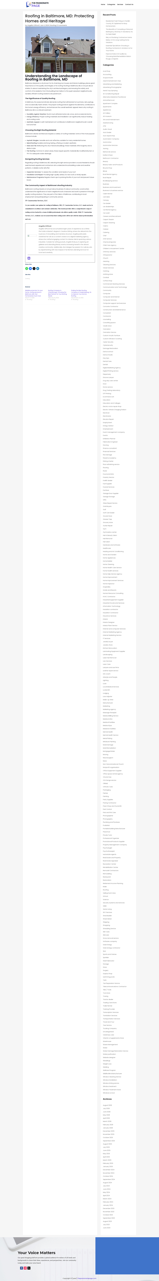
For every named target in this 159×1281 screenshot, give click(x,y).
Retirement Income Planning (113, 883)
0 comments (62, 25)
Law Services (107, 661)
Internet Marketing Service (112, 635)
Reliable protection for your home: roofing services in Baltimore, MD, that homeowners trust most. (34, 293)
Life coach (106, 674)
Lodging (106, 693)
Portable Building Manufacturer (114, 829)
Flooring (106, 468)
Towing (105, 996)
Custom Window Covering (112, 339)
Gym (104, 529)
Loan (104, 684)
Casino (105, 226)
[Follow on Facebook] (21, 1268)
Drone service (108, 387)
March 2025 (107, 1160)
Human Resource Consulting (113, 593)
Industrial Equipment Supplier (113, 600)
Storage (106, 964)
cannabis (106, 197)
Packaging (107, 790)
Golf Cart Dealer (108, 513)
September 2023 (109, 1218)
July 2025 (106, 1147)
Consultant (107, 313)
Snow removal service (111, 938)
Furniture (106, 490)
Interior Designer (108, 622)
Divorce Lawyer (108, 377)
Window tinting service (111, 1083)
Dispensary (107, 374)
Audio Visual (107, 129)
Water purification (109, 1054)
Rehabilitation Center (110, 867)
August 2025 (107, 1144)
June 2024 (106, 1189)
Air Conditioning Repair (111, 94)
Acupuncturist (108, 78)
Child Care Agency (109, 245)
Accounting (107, 74)
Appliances (107, 110)
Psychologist (107, 848)
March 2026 (107, 1121)
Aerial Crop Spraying (110, 91)
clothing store (108, 274)
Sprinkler (106, 957)
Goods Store (107, 516)
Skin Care (106, 932)
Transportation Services (111, 1019)
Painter (105, 793)
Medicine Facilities (109, 729)
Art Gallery (106, 113)
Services (120, 4)
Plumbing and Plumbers (111, 822)
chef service (107, 239)
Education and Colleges (111, 403)
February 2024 (108, 1202)
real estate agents (109, 854)
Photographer (108, 816)
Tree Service (107, 1025)
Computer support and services (114, 303)
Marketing (106, 706)
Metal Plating (107, 738)
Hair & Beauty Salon (110, 535)
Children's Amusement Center (113, 248)
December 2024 (108, 1170)
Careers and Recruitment (112, 216)
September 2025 (109, 1141)
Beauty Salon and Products (113, 165)
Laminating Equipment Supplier (114, 651)
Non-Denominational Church (113, 764)
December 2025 (108, 1131)
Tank (104, 980)
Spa (104, 951)
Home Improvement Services (113, 580)
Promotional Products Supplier (114, 841)
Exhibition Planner (109, 439)
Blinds (105, 171)
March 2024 (107, 1199)
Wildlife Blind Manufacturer (112, 1074)
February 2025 (108, 1163)
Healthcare (107, 548)
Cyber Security (108, 342)
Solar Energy (107, 945)
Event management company (114, 432)
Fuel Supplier (107, 484)
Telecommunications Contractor (115, 986)
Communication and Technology (115, 287)
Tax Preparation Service (111, 983)
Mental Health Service (110, 735)
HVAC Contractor (109, 597)
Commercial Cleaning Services (114, 284)
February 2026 (108, 1125)
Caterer (105, 229)
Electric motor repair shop (112, 406)
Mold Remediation (109, 748)
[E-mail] (29, 259)
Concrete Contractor (110, 306)
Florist (105, 471)
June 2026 (106, 1112)
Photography (108, 819)
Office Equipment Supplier (112, 771)
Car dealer (107, 203)
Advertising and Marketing (112, 84)
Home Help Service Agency (112, 574)
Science (106, 899)
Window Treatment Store (112, 1090)
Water (105, 1048)
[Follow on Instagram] (25, 1268)
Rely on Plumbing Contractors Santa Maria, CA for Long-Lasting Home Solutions (119, 39)
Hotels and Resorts (109, 590)
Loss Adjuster (107, 696)
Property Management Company (115, 845)
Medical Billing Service (110, 716)
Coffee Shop (107, 281)
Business (106, 184)
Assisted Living (108, 123)
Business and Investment (112, 187)
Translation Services (110, 1015)
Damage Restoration (110, 348)
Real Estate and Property (112, 858)
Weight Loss (107, 1064)
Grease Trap (107, 519)
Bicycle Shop (107, 168)
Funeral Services (108, 487)
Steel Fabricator (108, 961)
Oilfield (105, 783)
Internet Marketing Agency (112, 632)
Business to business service (113, 190)
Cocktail (106, 277)
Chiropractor (107, 255)
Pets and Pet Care (109, 812)
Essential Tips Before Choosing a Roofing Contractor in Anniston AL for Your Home (119, 48)
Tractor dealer (108, 999)
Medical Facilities (109, 722)
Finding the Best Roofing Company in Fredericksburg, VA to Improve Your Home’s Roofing (81, 293)
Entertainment (108, 429)
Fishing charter (108, 461)
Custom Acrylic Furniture (111, 335)
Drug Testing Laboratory (111, 390)
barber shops (108, 155)
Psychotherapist (109, 851)
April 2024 (106, 1195)
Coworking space (109, 323)
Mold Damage (108, 745)
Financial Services (109, 451)
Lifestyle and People (110, 677)
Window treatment (109, 1086)
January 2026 (108, 1128)
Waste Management (110, 1045)
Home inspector (108, 584)
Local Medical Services (111, 687)
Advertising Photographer (112, 87)
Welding (106, 1067)
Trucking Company (110, 1028)
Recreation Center (109, 864)
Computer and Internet (111, 297)
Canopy (106, 200)
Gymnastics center (110, 532)
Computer (106, 294)
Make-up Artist (108, 700)
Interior (105, 619)
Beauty (105, 161)
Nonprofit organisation (111, 767)
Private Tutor (107, 835)
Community (107, 290)
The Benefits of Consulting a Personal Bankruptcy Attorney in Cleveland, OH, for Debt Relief (119, 31)
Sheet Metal (107, 919)
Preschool (106, 832)
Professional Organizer (111, 838)
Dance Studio (108, 355)
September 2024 (109, 1179)
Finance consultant (110, 448)
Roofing (53, 25)
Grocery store (108, 522)
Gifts (104, 500)
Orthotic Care (108, 787)
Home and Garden (109, 555)
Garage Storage (109, 497)
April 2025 (106, 1157)
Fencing (106, 445)
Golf (104, 509)
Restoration (107, 880)
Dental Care (107, 361)
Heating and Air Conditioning (113, 551)
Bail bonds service (109, 152)
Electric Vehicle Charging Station (114, 410)
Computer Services (110, 300)
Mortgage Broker (109, 751)
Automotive (107, 142)
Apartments (107, 107)
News (105, 761)
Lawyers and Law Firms (111, 667)
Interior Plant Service (110, 625)
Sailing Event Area (109, 893)
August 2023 (107, 1221)
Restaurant (107, 877)
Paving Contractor (109, 803)
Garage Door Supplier (111, 493)
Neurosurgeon (108, 758)
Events (105, 435)
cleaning (106, 261)
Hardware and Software (111, 545)
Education (106, 400)
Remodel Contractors (110, 870)
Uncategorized (108, 1032)
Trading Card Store (110, 1003)
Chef (104, 236)
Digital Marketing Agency (112, 368)
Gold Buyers (107, 506)
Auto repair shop (109, 136)
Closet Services (108, 268)
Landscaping (107, 655)
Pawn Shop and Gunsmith (112, 806)
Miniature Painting (109, 742)
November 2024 (108, 1173)
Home (103, 4)
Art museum (107, 116)
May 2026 (106, 1115)
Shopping (106, 925)
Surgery (105, 970)
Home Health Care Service (112, 568)
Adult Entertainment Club (112, 81)
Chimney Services (109, 252)
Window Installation (110, 1080)
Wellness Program (109, 1070)
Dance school (108, 352)
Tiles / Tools (107, 990)
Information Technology (111, 606)
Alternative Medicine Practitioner (114, 97)
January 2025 (108, 1166)
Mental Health (108, 732)
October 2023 (108, 1215)
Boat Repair (107, 178)
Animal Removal (108, 100)
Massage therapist (109, 713)
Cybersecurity (108, 345)
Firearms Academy (109, 458)
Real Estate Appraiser (110, 861)
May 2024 (106, 1192)
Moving (105, 754)
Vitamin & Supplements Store (113, 1038)
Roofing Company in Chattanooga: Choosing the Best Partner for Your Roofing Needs (57, 293)
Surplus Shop (107, 974)
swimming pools (109, 977)
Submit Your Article (140, 1269)
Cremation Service (109, 332)
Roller (105, 887)
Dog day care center (110, 381)
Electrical (106, 413)
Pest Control (107, 809)
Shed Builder (107, 916)
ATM (104, 126)
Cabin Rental (107, 194)
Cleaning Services (109, 265)
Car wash (106, 213)
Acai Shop (106, 71)
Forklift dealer (107, 480)
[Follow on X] (28, 1268)
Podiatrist (106, 825)
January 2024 (108, 1205)
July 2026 (106, 1108)
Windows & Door (109, 1093)
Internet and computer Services (114, 629)
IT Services (106, 638)
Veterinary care (108, 1035)
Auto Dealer (107, 132)
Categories (111, 4)
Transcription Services (111, 1012)
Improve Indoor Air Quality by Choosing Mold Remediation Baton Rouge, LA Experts (118, 56)
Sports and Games (109, 954)
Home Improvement (110, 577)
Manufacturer (108, 703)
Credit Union (107, 326)
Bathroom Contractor (111, 158)
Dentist (105, 364)
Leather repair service (110, 671)
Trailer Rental (107, 1006)
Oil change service (109, 780)
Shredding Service (109, 929)
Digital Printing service (110, 371)
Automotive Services (110, 145)
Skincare (106, 935)
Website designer (109, 1057)
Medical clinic (108, 719)
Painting (106, 796)
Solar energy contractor (111, 948)
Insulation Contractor (110, 613)
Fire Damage (107, 455)
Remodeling (107, 874)
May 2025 (106, 1154)
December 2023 (108, 1208)
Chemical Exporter (109, 242)
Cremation (107, 329)
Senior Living (107, 909)
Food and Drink (108, 474)
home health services (110, 571)
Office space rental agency (113, 774)
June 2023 (106, 1228)
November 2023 (108, 1212)
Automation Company (111, 139)
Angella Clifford (33, 25)
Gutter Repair (107, 526)
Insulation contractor (110, 609)
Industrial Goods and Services (113, 603)
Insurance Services (109, 616)
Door (104, 384)
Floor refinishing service (111, 464)
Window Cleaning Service (112, 1077)
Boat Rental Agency (110, 174)
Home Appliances (109, 558)
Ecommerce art (108, 397)
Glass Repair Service (110, 503)
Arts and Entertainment (111, 120)
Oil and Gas (107, 777)
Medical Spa (107, 725)
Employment (107, 423)
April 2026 (106, 1118)
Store (105, 967)
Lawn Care (107, 664)
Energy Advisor (108, 426)
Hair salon (106, 542)
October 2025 (108, 1137)
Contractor (107, 316)
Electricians (107, 416)
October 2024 (108, 1176)
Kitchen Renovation (110, 648)
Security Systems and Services (114, 903)
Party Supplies (108, 800)
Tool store (106, 993)
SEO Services (107, 912)
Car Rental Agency (109, 210)
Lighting (105, 680)
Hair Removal (107, 539)
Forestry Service (108, 477)
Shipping (106, 922)
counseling (107, 319)
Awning (105, 148)
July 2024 (106, 1186)
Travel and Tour (108, 1022)
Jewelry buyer (108, 642)
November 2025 (108, 1134)
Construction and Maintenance (114, 310)
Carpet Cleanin (108, 219)
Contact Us (129, 4)
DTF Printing (107, 393)
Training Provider (109, 1009)
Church (105, 258)
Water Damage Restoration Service (115, 1051)
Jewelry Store (108, 645)
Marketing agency (109, 709)
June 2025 (106, 1150)
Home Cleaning (108, 564)
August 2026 (107, 1105)
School (105, 896)
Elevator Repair (108, 419)
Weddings (106, 1061)
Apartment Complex (110, 103)
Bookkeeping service (110, 181)
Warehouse (107, 1041)
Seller (105, 906)
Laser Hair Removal (109, 658)
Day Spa (106, 358)
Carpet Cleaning (109, 223)
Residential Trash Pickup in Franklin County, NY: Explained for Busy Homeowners (118, 23)
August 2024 (107, 1183)
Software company (110, 941)
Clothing (106, 271)
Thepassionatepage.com (86, 1278)
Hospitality (106, 587)
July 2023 (106, 1225)
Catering (106, 232)
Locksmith (106, 690)
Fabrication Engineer (110, 442)
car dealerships (108, 207)
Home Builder (107, 561)
